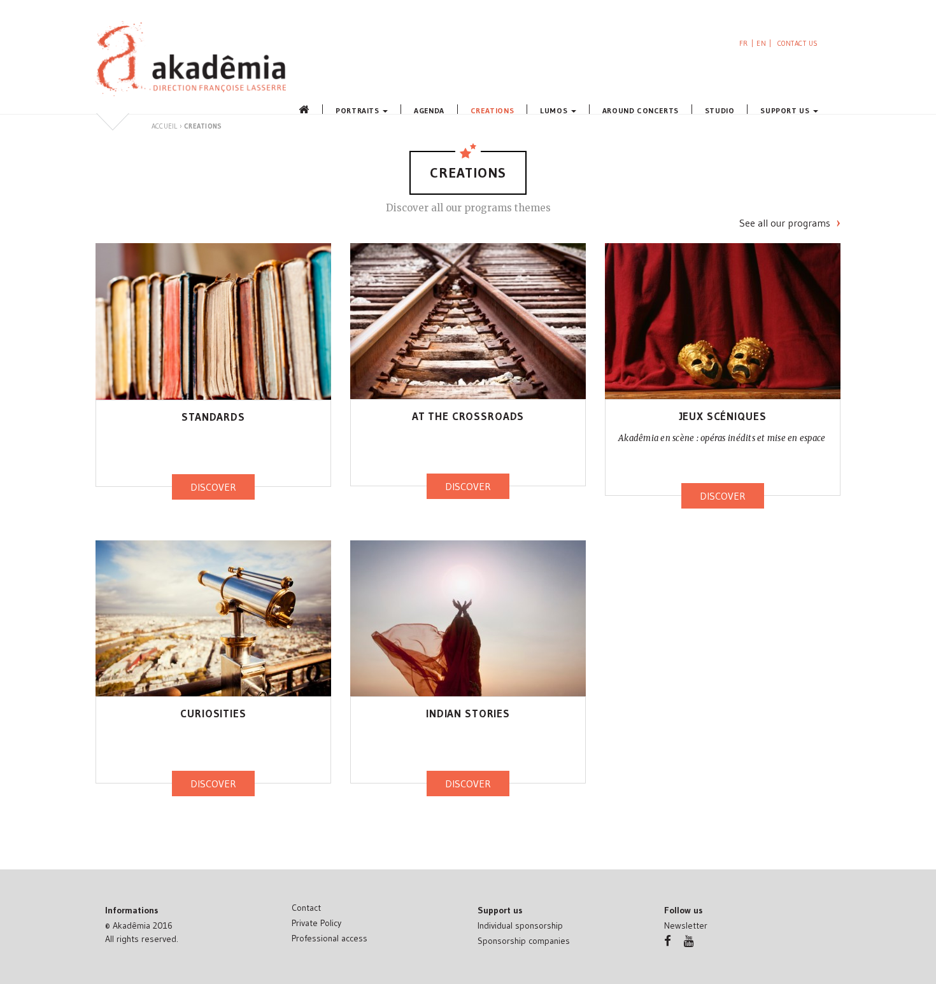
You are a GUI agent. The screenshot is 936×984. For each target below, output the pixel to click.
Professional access (329, 938)
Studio (720, 110)
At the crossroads (468, 416)
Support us (786, 110)
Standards (213, 416)
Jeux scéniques (723, 416)
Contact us (798, 43)
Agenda (429, 110)
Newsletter (685, 925)
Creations (492, 110)
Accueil (165, 126)
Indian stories (468, 713)
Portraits (358, 110)
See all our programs (784, 222)
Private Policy (316, 923)
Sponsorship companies (524, 940)
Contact (306, 907)
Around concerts (640, 110)
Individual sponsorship (520, 925)
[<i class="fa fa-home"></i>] (302, 109)
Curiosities (213, 713)
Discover (213, 487)
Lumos (555, 110)
